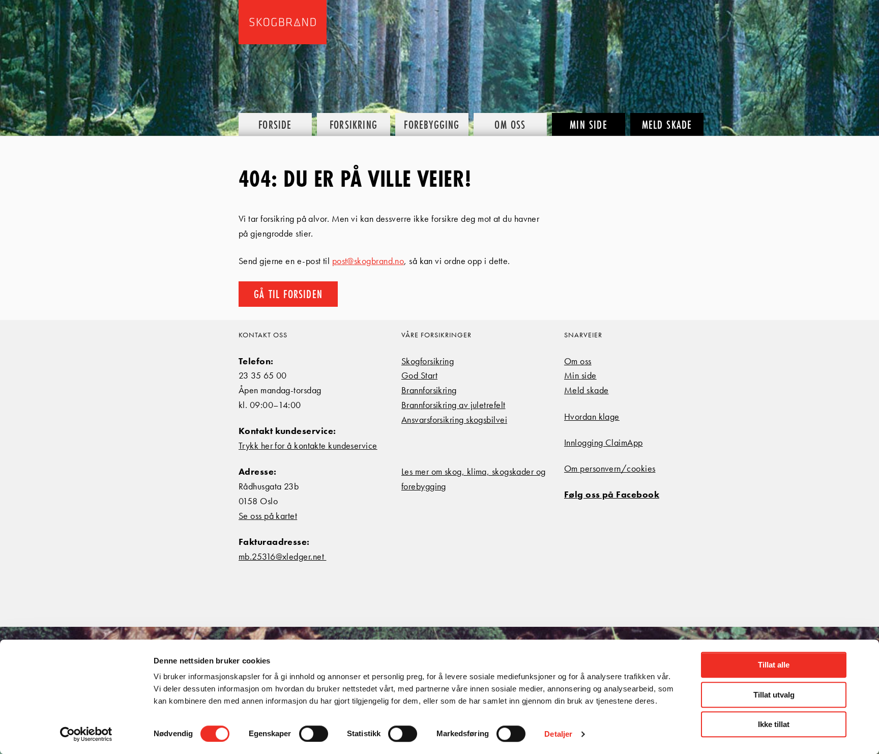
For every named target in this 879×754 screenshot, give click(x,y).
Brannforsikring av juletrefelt (453, 405)
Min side (580, 375)
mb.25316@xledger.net (282, 556)
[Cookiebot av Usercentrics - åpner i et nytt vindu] (86, 734)
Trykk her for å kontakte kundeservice (308, 445)
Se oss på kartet (268, 515)
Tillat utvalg (774, 694)
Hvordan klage (592, 416)
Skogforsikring (427, 361)
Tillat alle (773, 664)
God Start (419, 375)
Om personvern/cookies (609, 468)
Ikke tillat (773, 724)
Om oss (578, 361)
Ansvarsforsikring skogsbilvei (454, 419)
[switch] (313, 734)
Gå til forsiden (288, 294)
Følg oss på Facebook (611, 494)
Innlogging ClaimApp (603, 442)
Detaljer (558, 734)
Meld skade (586, 390)
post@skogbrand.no (368, 261)
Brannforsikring (429, 390)
